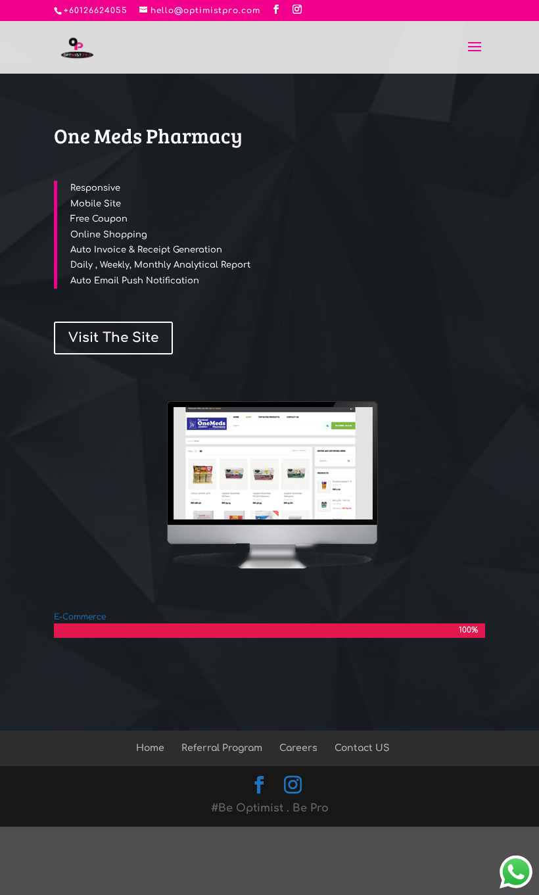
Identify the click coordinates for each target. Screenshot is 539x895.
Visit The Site (113, 337)
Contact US (362, 748)
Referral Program (221, 748)
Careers (298, 748)
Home (150, 748)
